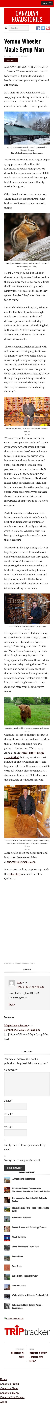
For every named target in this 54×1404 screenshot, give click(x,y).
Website (8, 1127)
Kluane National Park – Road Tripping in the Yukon (30, 1209)
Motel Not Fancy (19, 1236)
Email (8, 1114)
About (3, 1402)
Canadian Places (9, 1388)
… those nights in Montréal (23, 1178)
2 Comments (11, 60)
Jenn (19, 982)
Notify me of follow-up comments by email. (24, 1147)
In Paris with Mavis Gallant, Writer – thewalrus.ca (27, 1306)
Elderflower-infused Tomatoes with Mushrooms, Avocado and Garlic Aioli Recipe (31, 1190)
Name (8, 1101)
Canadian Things (9, 1393)
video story (14, 874)
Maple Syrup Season (16, 1025)
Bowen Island (17, 1256)
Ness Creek (17, 1266)
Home (3, 1379)
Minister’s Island (19, 1285)
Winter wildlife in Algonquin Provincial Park (30, 1295)
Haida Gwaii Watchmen (21, 1217)
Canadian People (28, 963)
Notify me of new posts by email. (22, 1160)
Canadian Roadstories (27, 16)
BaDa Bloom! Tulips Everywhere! (25, 1275)
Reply (12, 1004)
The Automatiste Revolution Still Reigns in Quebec (29, 1200)
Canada (18, 963)
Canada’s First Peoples (12, 1397)
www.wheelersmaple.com (21, 862)
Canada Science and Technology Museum (29, 1227)
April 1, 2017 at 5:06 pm (30, 987)
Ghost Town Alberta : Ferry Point (25, 1246)
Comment (10, 1070)
